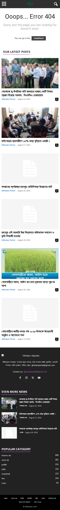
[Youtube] (39, 378)
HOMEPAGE (39, 38)
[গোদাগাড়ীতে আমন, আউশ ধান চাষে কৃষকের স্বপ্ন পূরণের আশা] (30, 263)
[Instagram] (27, 378)
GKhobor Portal (8, 99)
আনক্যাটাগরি (6, 474)
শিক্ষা (3, 479)
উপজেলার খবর (23, 406)
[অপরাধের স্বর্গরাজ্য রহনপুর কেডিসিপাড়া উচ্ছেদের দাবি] (30, 168)
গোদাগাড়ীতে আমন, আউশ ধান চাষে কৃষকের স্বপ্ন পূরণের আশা (28, 284)
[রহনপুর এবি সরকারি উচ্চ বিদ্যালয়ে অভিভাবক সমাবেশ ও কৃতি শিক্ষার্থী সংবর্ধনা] (30, 214)
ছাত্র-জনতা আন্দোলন (24, 502)
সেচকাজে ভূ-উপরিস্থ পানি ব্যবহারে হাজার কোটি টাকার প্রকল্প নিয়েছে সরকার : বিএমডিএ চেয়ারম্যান (27, 93)
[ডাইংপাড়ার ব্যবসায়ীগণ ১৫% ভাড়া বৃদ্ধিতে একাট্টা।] (30, 122)
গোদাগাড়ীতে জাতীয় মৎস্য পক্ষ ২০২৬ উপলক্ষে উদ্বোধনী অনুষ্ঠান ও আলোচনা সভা (27, 333)
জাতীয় (4, 469)
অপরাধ (21, 432)
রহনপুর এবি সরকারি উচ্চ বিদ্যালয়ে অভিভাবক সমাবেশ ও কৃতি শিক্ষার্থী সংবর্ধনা (28, 234)
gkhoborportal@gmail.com (35, 372)
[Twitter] (33, 378)
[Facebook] (21, 378)
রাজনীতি (4, 465)
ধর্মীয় (36, 498)
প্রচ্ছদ (6, 498)
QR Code (37, 502)
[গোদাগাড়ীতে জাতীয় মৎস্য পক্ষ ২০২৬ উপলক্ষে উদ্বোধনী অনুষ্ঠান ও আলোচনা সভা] (30, 313)
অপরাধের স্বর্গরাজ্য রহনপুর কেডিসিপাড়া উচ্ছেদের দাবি (27, 187)
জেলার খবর (5, 460)
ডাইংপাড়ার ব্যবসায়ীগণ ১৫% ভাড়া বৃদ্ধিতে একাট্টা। (26, 141)
